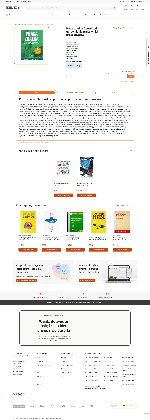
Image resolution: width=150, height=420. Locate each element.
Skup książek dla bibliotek (44, 365)
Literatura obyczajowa (55, 15)
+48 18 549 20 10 (25, 2)
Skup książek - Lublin (91, 380)
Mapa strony (40, 376)
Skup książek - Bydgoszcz (92, 361)
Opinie (113, 92)
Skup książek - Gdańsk (91, 365)
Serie (105, 15)
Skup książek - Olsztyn (109, 361)
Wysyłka (63, 357)
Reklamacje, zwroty (66, 369)
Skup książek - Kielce (91, 372)
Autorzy (39, 384)
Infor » (77, 46)
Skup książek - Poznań (109, 369)
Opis (36, 92)
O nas (122, 2)
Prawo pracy (50, 24)
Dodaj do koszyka (63, 195)
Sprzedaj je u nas (73, 65)
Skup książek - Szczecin (110, 380)
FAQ (62, 376)
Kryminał (67, 15)
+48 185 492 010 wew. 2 (98, 388)
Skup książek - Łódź (109, 357)
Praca (38, 369)
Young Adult (97, 15)
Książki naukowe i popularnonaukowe (23, 24)
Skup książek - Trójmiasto (129, 361)
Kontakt (141, 2)
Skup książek (40, 361)
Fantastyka (76, 15)
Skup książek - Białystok (92, 357)
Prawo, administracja (40, 24)
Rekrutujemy (132, 2)
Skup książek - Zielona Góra (129, 384)
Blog (38, 372)
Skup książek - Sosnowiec (110, 376)
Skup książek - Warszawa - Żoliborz (129, 375)
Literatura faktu (86, 15)
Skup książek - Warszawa (129, 365)
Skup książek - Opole (109, 365)
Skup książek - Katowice (92, 369)
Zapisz (131, 76)
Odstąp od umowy (66, 372)
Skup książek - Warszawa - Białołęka (129, 370)
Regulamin (64, 361)
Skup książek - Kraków (91, 376)
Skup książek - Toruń (128, 357)
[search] (114, 7)
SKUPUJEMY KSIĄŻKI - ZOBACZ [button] (148, 54)
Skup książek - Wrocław (128, 380)
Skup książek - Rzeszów (110, 372)
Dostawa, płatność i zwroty (75, 92)
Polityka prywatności (67, 365)
